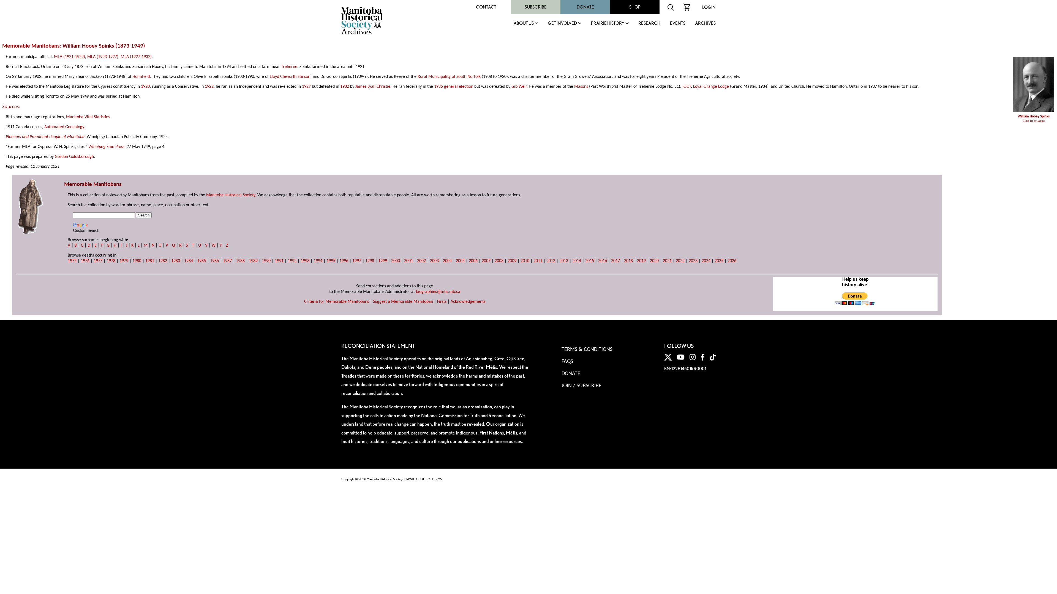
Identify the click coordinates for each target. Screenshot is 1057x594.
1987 (227, 261)
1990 (266, 261)
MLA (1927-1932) (136, 57)
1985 (201, 261)
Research (649, 23)
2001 (408, 261)
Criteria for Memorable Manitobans (336, 301)
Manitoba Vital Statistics (88, 117)
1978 (111, 261)
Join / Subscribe (581, 386)
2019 (641, 261)
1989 (253, 261)
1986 (214, 261)
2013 (563, 261)
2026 (732, 261)
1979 (123, 261)
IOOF (686, 86)
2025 (719, 261)
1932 (344, 86)
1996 (343, 261)
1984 (188, 261)
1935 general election (453, 86)
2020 (654, 261)
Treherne (289, 67)
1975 (72, 261)
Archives (705, 23)
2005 (460, 261)
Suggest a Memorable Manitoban (403, 301)
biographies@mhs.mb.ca (438, 292)
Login (709, 7)
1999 (382, 261)
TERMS (437, 479)
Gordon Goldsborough (74, 157)
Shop (635, 7)
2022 (680, 261)
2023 (693, 261)
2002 (421, 261)
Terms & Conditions (587, 349)
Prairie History (607, 23)
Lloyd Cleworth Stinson (290, 77)
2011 (537, 261)
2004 (447, 261)
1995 (330, 261)
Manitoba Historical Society (230, 195)
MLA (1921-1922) (69, 57)
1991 (279, 261)
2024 (706, 261)
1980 (136, 261)
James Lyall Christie (372, 86)
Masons (581, 86)
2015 (589, 261)
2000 (395, 261)
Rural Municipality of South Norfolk (449, 77)
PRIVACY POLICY (417, 479)
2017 (615, 261)
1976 (85, 261)
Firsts (441, 301)
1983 (175, 261)
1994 (318, 261)
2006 (473, 261)
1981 (149, 261)
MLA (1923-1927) (102, 57)
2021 (667, 261)
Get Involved (562, 23)
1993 (305, 261)
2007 (486, 261)
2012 (550, 261)
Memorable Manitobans (30, 46)
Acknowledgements (468, 301)
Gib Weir (519, 86)
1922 (209, 86)
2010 (525, 261)
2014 (576, 261)
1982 (162, 261)
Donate (585, 7)
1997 (356, 261)
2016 (602, 261)
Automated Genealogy (64, 127)
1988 (240, 261)
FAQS (567, 361)
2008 (499, 261)
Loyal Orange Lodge (711, 86)
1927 (306, 86)
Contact (486, 7)
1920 (145, 86)
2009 (512, 261)
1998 (369, 261)
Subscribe (536, 7)
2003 (434, 261)
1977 (98, 261)
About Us (524, 23)
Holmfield (141, 77)
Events (677, 23)
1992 (292, 261)
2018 (628, 261)
